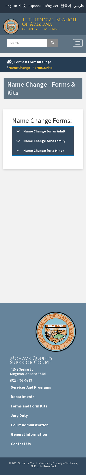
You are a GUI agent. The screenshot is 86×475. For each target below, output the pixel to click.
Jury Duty (19, 415)
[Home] (12, 25)
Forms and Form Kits (29, 406)
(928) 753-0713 (21, 380)
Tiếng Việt (50, 6)
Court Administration (30, 424)
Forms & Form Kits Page (31, 62)
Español (34, 6)
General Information (29, 434)
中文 (22, 6)
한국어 (66, 6)
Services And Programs (31, 387)
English (11, 6)
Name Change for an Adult (44, 131)
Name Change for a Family (44, 141)
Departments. (23, 396)
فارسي (78, 5)
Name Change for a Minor (43, 150)
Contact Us (21, 443)
